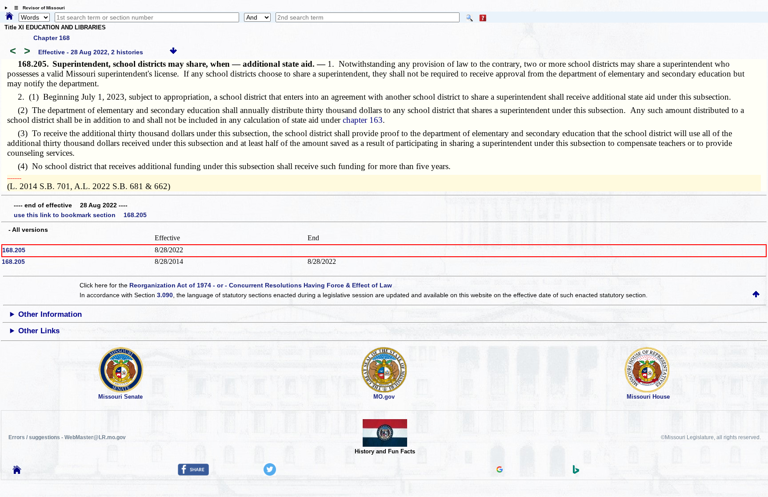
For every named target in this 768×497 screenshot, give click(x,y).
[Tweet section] (270, 473)
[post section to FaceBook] (193, 473)
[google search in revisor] (499, 470)
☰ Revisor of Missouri (37, 7)
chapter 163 (363, 120)
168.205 (13, 250)
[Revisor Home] (16, 471)
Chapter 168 (51, 37)
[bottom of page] (173, 52)
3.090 (165, 295)
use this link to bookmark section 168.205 (80, 214)
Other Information (50, 314)
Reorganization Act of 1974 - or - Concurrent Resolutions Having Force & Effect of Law (260, 285)
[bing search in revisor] (576, 471)
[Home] (9, 16)
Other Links (39, 331)
